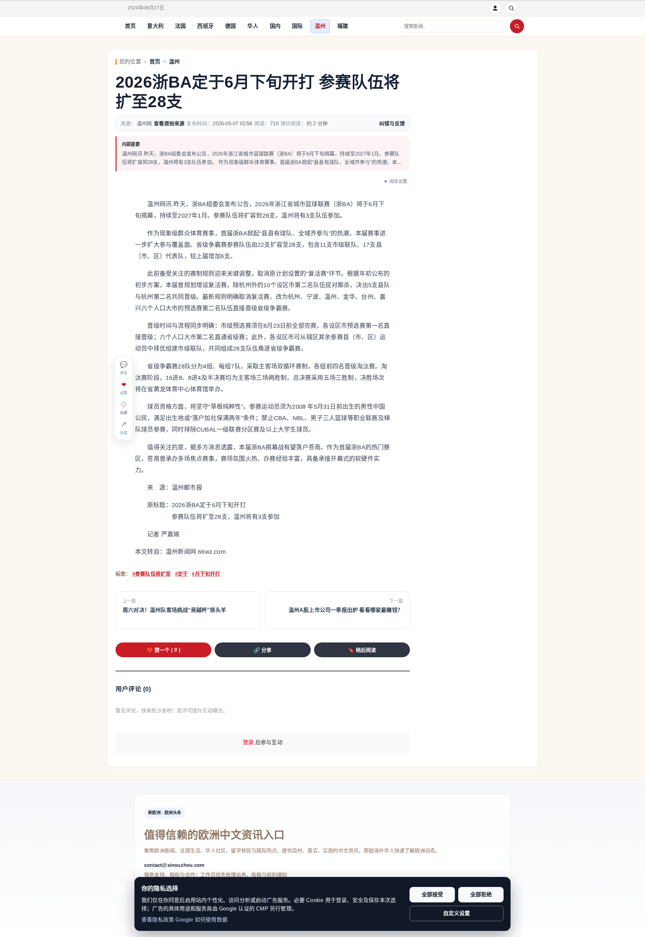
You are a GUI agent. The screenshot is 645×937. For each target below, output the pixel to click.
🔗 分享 (262, 650)
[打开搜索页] (511, 8)
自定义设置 (456, 913)
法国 (180, 26)
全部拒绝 (481, 894)
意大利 (155, 26)
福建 (342, 26)
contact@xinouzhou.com (174, 865)
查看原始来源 (169, 123)
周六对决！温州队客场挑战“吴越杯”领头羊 (174, 610)
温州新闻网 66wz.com (196, 551)
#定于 (181, 574)
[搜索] (517, 26)
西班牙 (205, 26)
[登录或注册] (495, 8)
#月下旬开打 (206, 574)
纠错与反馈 (392, 123)
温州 (320, 26)
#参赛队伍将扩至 (151, 574)
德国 (230, 26)
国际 (297, 26)
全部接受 (432, 894)
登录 (248, 742)
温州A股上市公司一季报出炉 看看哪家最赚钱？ (346, 610)
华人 (252, 26)
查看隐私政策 (157, 920)
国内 (275, 26)
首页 (130, 26)
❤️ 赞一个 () (163, 650)
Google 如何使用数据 (201, 920)
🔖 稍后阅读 (362, 650)
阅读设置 (398, 181)
